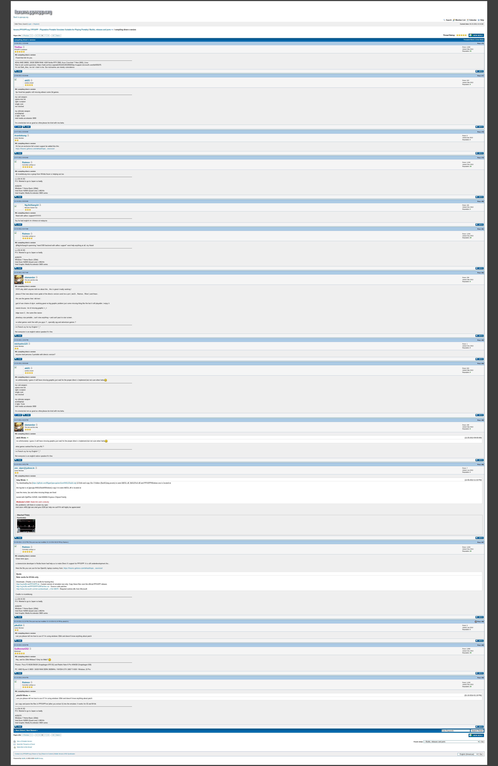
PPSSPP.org (27, 754)
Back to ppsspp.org (20, 17)
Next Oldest (20, 730)
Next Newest (31, 730)
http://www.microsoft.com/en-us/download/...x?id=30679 (37, 589)
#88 (482, 621)
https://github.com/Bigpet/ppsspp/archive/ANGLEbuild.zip (54, 483)
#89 (482, 645)
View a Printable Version (24, 741)
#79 (482, 157)
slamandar (30, 277)
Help (482, 20)
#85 (482, 420)
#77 (482, 76)
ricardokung (20, 135)
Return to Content (47, 754)
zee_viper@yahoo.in (24, 468)
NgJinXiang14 (32, 205)
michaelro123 (21, 344)
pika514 (65, 621)
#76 (482, 43)
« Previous (25, 35)
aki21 (27, 80)
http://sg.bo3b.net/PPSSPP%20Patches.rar (32, 586)
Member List (460, 20)
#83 (482, 340)
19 (53, 35)
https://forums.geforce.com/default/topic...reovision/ (35, 149)
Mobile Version (58, 754)
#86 (482, 464)
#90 (482, 677)
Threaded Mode (469, 39)
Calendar (472, 20)
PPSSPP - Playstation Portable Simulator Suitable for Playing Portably (59, 30)
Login (29, 24)
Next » (58, 35)
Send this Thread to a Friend (26, 744)
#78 (482, 132)
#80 (482, 201)
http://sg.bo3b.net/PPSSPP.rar (27, 584)
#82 (482, 272)
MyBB (23, 758)
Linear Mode (479, 39)
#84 (482, 363)
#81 (482, 229)
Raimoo (26, 162)
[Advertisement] (100, 9)
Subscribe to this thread (24, 747)
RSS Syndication (69, 754)
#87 (482, 542)
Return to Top (36, 754)
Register (36, 24)
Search (449, 20)
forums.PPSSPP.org (21, 30)
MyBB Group (39, 758)
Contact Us (18, 754)
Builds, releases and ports (100, 30)
